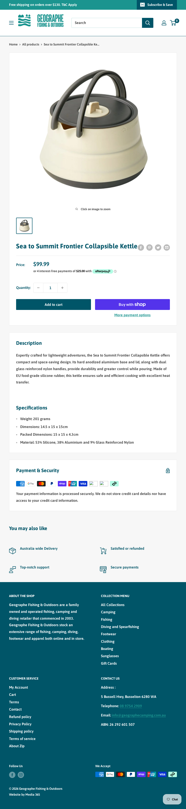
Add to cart (53, 304)
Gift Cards (109, 663)
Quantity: (23, 288)
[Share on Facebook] (141, 247)
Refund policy (20, 717)
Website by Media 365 (24, 794)
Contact (15, 709)
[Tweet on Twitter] (158, 247)
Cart (12, 694)
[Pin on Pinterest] (149, 247)
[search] (106, 23)
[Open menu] (11, 23)
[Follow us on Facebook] (12, 775)
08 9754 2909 (131, 706)
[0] (173, 23)
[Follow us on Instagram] (21, 775)
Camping (108, 612)
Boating (107, 649)
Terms (14, 702)
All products (30, 44)
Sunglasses (110, 656)
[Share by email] (167, 247)
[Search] (147, 23)
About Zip (16, 746)
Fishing (106, 619)
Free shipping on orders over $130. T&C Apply (43, 5)
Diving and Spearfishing (120, 627)
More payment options (132, 315)
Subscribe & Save (160, 5)
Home (13, 44)
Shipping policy (21, 731)
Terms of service (22, 739)
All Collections (113, 605)
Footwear (108, 634)
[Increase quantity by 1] (62, 288)
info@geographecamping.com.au (139, 715)
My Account (18, 687)
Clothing (108, 641)
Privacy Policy (20, 724)
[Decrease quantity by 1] (38, 288)
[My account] (164, 22)
